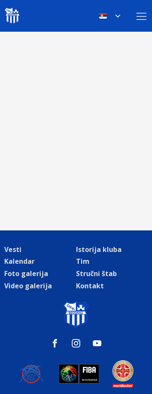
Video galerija (28, 285)
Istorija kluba (99, 249)
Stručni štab (96, 273)
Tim (83, 261)
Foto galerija (26, 273)
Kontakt (90, 285)
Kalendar (19, 261)
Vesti (13, 249)
